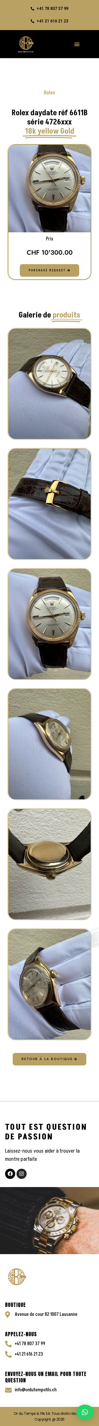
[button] (77, 44)
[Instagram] (21, 1174)
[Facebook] (10, 1174)
